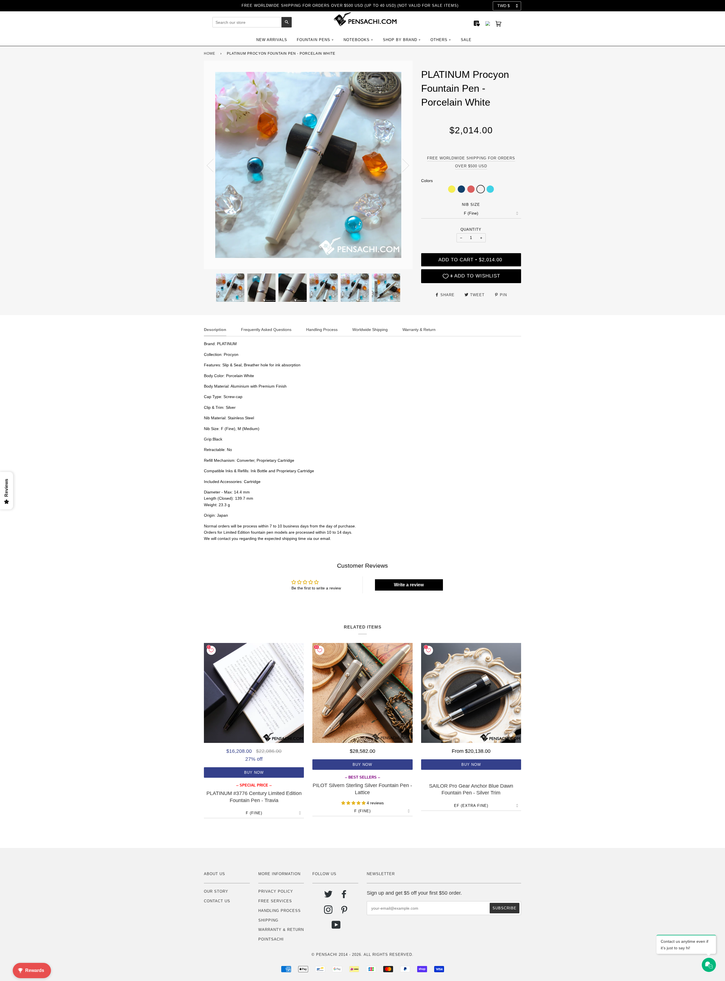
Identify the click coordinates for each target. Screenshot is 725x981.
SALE (466, 40)
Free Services (275, 901)
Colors (427, 180)
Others (438, 40)
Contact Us (217, 901)
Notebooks (357, 40)
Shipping (268, 920)
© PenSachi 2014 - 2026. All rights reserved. (362, 954)
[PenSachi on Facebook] (344, 896)
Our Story (216, 891)
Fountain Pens (313, 40)
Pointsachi (271, 939)
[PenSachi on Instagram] (328, 912)
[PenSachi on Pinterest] (344, 912)
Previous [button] (213, 165)
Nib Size (471, 204)
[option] (308, 165)
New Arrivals (271, 40)
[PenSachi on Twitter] (328, 896)
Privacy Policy (275, 891)
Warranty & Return (281, 929)
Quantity (470, 229)
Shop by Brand (400, 40)
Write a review (409, 584)
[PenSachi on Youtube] (336, 927)
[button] (451, 189)
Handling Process (279, 911)
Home (209, 53)
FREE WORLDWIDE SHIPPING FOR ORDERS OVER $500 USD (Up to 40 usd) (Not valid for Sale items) (350, 5)
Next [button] (402, 165)
